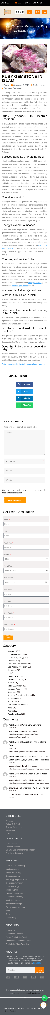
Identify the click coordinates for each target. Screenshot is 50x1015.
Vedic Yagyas (12, 890)
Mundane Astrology (15, 689)
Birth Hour (7, 601)
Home (6, 26)
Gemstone (10, 930)
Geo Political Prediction (17, 667)
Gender (6, 555)
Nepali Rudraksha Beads (17, 937)
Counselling (11, 918)
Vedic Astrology (13, 869)
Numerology (13, 698)
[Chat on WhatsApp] (45, 998)
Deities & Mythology (16, 658)
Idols (10, 673)
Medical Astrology (15, 686)
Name (6, 520)
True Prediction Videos (17, 705)
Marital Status (8, 566)
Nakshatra (12, 692)
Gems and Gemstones (25, 26)
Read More (37, 963)
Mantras (11, 683)
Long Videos (13, 676)
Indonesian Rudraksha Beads (19, 941)
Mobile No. (7, 543)
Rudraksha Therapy (14, 897)
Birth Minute (8, 613)
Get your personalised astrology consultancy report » (23, 364)
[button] (24, 384)
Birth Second (8, 625)
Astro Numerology (14, 904)
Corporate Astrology (16, 654)
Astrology (11, 651)
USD (22, 12)
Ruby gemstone (35, 283)
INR (17, 12)
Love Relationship (15, 679)
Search (39, 970)
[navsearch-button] (29, 11)
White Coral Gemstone (31, 725)
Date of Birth (8, 578)
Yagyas (11, 711)
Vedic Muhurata (13, 900)
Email (5, 531)
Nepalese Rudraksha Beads (19, 695)
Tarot (8, 914)
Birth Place (7, 590)
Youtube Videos (14, 714)
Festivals (11, 661)
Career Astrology (13, 876)
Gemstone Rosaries (14, 934)
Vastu (10, 708)
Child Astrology (12, 886)
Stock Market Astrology (16, 907)
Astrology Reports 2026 (16, 879)
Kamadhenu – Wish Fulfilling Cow (35, 788)
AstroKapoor (14, 725)
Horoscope (12, 670)
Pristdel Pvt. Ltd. (9, 1011)
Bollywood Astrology (15, 893)
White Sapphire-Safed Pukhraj (34, 774)
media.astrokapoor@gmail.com (27, 993)
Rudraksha (12, 701)
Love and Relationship (15, 866)
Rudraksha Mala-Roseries (17, 944)
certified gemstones (20, 286)
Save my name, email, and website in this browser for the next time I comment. (24, 491)
